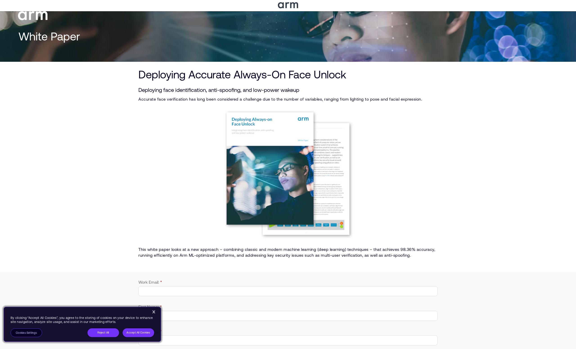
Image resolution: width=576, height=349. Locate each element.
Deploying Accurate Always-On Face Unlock (242, 74)
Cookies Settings (26, 332)
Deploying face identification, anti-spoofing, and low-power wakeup (218, 90)
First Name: (150, 307)
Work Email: (150, 282)
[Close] (154, 312)
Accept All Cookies (138, 332)
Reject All (103, 332)
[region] (82, 324)
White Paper (49, 36)
